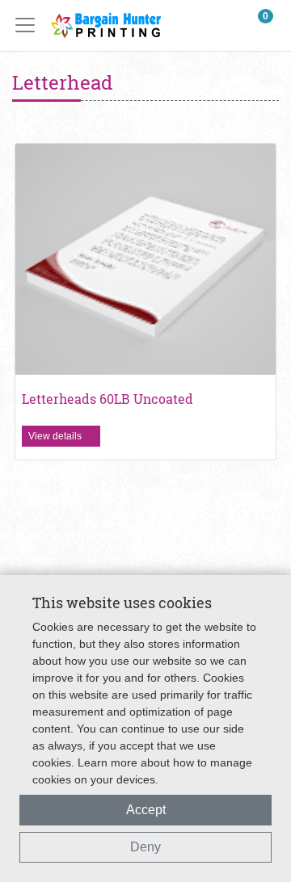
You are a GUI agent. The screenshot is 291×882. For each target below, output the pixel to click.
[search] (227, 25)
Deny (145, 847)
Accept (146, 810)
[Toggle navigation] (30, 25)
